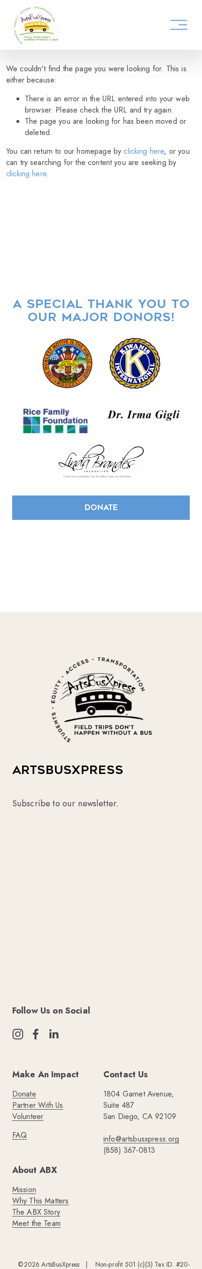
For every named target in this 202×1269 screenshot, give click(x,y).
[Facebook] (35, 1034)
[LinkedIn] (53, 1034)
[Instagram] (17, 1034)
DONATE (101, 507)
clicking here (144, 151)
